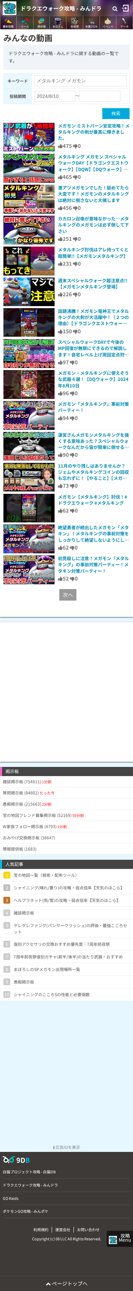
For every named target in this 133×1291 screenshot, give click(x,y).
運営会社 (62, 1229)
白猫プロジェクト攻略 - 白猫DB (29, 1171)
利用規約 (40, 1229)
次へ (68, 594)
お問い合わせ (88, 1229)
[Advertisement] (66, 688)
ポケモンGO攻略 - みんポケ (25, 1211)
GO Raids (10, 1198)
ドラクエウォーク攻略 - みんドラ (61, 8)
